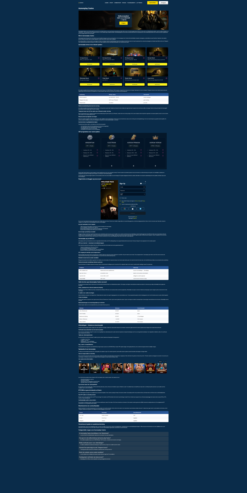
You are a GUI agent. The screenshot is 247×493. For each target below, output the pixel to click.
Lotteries (139, 2)
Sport (111, 2)
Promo (124, 2)
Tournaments (131, 2)
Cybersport (117, 2)
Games (107, 2)
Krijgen (124, 23)
